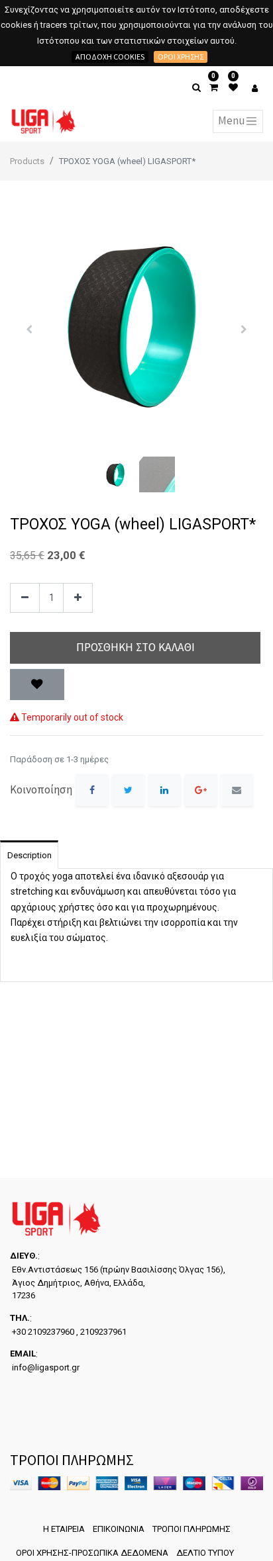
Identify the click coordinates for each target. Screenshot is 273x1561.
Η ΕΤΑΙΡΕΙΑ (64, 1529)
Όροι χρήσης (180, 57)
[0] (213, 88)
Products (27, 161)
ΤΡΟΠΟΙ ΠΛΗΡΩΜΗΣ (191, 1529)
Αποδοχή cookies (110, 57)
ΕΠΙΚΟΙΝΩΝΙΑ (118, 1529)
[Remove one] (25, 598)
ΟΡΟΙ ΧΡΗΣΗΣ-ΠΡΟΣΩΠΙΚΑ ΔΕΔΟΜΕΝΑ (92, 1553)
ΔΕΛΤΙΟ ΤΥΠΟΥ (205, 1553)
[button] (29, 329)
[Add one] (78, 598)
